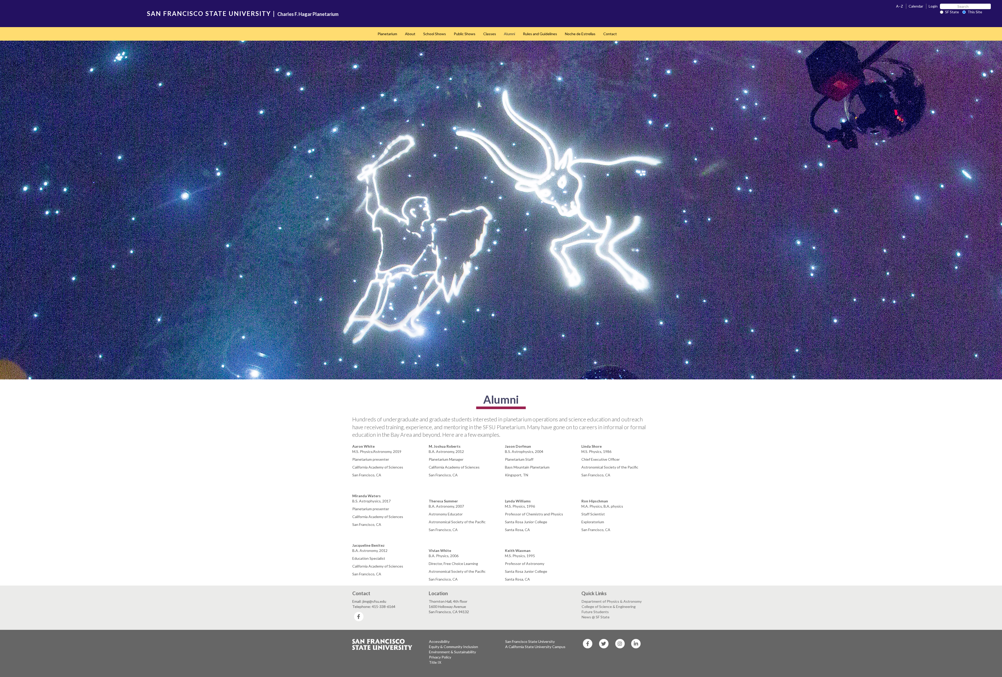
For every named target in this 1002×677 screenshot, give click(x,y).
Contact (610, 34)
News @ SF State (596, 617)
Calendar (916, 6)
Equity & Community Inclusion (453, 646)
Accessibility (439, 641)
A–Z (899, 6)
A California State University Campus (535, 646)
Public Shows (464, 34)
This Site (975, 12)
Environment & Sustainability (452, 652)
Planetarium (387, 34)
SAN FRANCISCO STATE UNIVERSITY (209, 13)
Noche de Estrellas (580, 34)
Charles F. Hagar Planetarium (307, 14)
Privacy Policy (440, 657)
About (410, 34)
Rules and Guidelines (540, 34)
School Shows (434, 34)
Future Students (595, 612)
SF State (952, 12)
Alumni (509, 34)
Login (933, 6)
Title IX (435, 662)
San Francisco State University (530, 641)
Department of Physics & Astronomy (612, 601)
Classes (489, 34)
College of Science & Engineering (609, 606)
